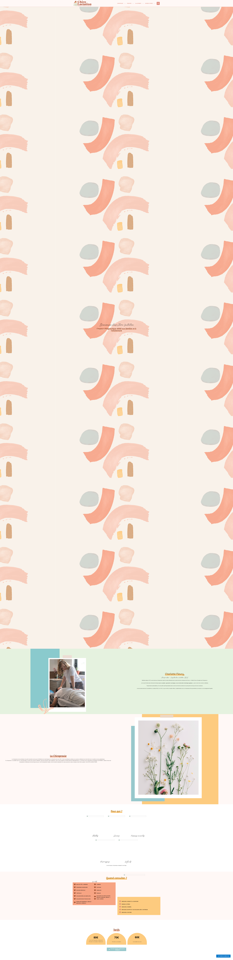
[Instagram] (158, 3)
